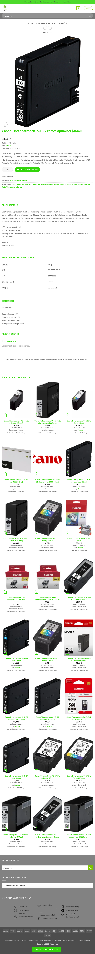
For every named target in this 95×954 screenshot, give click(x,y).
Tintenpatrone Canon (14, 187)
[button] (78, 8)
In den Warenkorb (27, 169)
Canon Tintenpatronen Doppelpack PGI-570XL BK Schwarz (16, 599)
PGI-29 (76, 184)
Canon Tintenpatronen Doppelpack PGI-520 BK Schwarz (47, 598)
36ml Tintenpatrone (19, 184)
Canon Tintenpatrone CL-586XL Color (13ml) (79, 422)
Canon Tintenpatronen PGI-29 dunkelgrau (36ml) (47, 718)
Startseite (28, 2)
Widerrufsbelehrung (69, 940)
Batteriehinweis (84, 940)
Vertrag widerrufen (46, 949)
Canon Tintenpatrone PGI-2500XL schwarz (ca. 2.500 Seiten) (47, 422)
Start (31, 23)
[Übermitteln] (90, 15)
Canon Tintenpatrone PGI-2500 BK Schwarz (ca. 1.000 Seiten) (47, 481)
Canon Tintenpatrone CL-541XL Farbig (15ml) (47, 539)
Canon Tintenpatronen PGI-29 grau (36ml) (16, 777)
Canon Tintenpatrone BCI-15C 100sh (78, 539)
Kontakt (56, 2)
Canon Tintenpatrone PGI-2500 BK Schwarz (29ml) (79, 659)
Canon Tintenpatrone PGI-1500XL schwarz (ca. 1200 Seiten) (79, 836)
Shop (37, 2)
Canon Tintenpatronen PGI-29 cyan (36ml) (16, 659)
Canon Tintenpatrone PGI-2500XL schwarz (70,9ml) (16, 539)
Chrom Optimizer (49, 184)
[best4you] (7, 8)
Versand (8, 146)
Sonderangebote (46, 2)
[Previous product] (50, 28)
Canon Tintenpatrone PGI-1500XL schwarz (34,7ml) (16, 836)
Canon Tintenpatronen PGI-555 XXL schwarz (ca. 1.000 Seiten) (47, 836)
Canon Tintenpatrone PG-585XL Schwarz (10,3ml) (16, 422)
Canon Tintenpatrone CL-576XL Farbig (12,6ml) (79, 777)
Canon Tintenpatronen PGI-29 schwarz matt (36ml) (78, 481)
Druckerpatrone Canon (64, 184)
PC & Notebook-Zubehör (52, 23)
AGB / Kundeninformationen (32, 940)
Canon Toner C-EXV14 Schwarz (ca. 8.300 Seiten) (16, 481)
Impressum (9, 940)
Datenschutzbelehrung (52, 940)
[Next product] (45, 28)
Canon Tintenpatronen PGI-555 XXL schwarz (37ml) (79, 598)
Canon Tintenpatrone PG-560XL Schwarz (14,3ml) (78, 718)
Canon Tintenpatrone (35, 184)
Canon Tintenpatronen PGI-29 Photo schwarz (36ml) (16, 718)
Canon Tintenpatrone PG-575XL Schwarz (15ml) (47, 777)
